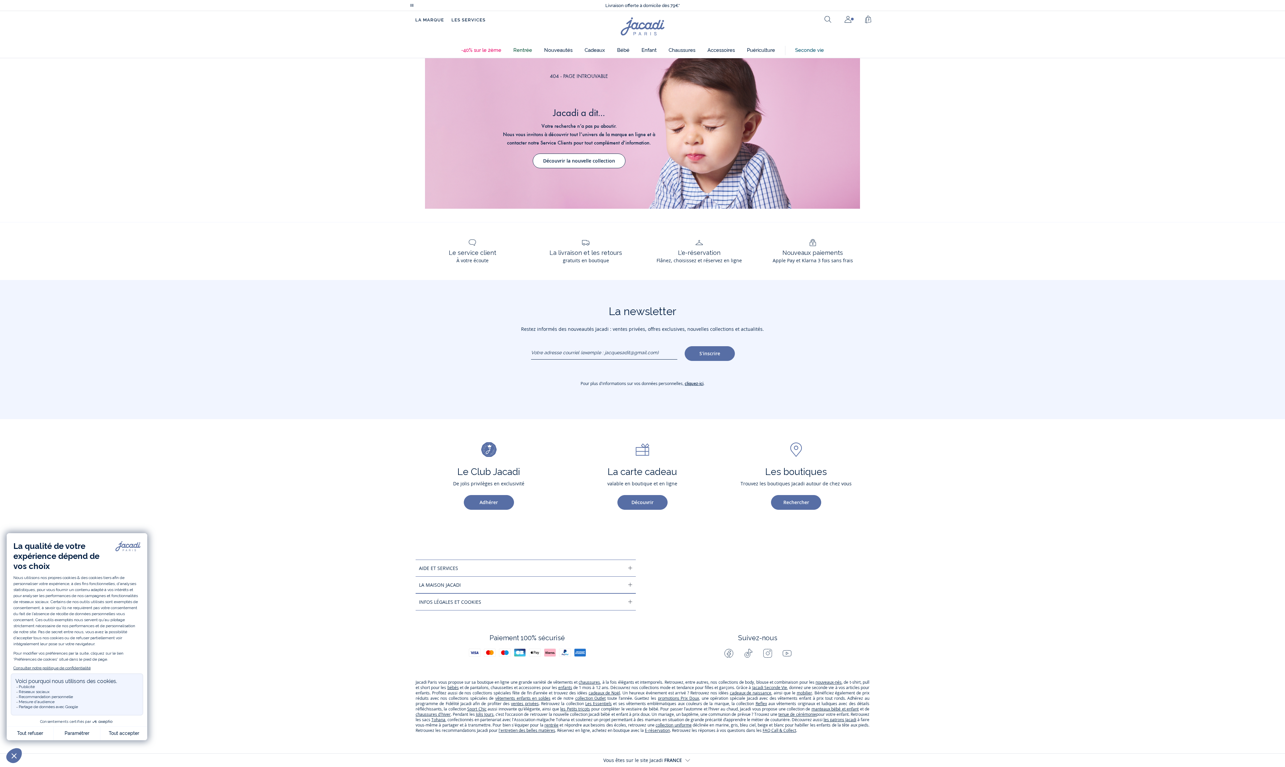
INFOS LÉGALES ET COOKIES (450, 602)
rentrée (551, 725)
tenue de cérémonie (797, 714)
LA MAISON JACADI (440, 585)
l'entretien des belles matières (527, 730)
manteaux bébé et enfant (835, 709)
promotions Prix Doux (678, 698)
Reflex (761, 703)
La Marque (429, 19)
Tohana (438, 720)
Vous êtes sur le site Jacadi (642, 760)
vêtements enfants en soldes (522, 698)
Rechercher (796, 502)
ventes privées (524, 703)
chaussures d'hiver (433, 714)
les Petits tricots (575, 709)
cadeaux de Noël (604, 693)
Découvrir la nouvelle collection (579, 161)
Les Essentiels (598, 703)
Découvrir (642, 502)
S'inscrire (709, 353)
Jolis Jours (485, 714)
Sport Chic (476, 709)
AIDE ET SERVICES (438, 568)
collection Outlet (590, 698)
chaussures (589, 682)
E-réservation (657, 730)
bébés (453, 687)
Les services (468, 19)
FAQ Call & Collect (779, 730)
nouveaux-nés (829, 682)
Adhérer (489, 502)
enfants (565, 687)
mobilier (804, 693)
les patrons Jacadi (840, 720)
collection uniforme (673, 725)
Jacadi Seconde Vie (769, 687)
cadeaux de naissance (751, 693)
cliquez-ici (694, 383)
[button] (481, 50)
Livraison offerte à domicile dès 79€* (642, 5)
